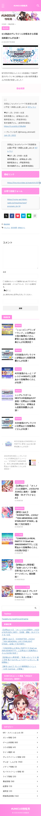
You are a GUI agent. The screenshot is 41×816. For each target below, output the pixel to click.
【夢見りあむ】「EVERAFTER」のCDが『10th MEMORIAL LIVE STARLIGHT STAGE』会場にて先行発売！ (26, 518)
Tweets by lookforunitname (15, 619)
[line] (29, 216)
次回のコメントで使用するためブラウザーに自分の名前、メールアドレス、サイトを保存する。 (20, 284)
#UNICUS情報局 (20, 6)
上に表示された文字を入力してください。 (18, 294)
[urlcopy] (34, 216)
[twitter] (6, 216)
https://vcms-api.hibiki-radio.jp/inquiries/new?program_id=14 (17, 202)
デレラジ (7, 228)
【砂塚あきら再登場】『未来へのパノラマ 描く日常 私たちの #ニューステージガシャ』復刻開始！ (26, 570)
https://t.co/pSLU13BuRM (15, 126)
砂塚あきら (21, 228)
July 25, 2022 (10, 135)
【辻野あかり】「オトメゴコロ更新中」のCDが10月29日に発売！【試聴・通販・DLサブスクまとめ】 (27, 492)
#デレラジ (32, 107)
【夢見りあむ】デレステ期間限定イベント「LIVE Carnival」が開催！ (26, 594)
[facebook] (12, 216)
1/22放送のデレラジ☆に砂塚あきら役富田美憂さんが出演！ (25, 357)
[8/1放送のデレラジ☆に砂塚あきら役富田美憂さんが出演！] (23, 216)
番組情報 (7, 224)
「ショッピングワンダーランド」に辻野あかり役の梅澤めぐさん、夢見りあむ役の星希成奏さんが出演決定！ (25, 336)
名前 (4, 272)
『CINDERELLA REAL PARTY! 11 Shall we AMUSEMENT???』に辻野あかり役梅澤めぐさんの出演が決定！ (26, 544)
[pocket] (17, 216)
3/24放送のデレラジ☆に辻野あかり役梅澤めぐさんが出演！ (25, 426)
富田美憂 (14, 228)
